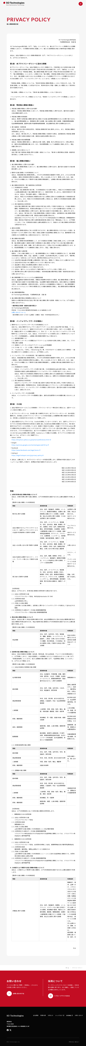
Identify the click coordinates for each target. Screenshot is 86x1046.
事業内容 (43, 1015)
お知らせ (50, 1015)
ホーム (67, 967)
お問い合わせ (79, 1015)
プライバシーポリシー (74, 1042)
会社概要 (35, 1015)
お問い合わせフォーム (19, 312)
